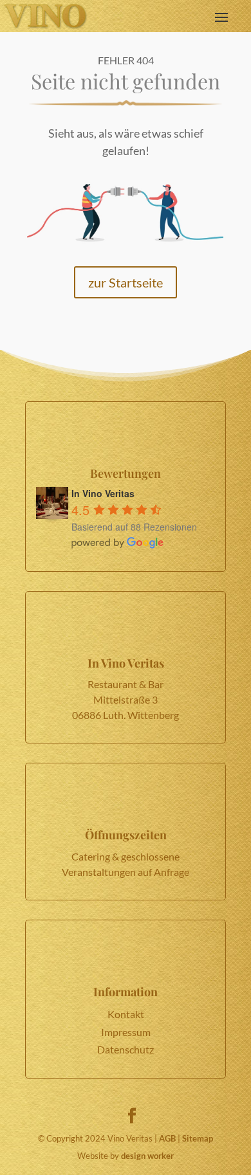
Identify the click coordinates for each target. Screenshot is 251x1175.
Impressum (126, 1032)
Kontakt (125, 1014)
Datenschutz (125, 1049)
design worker (147, 1156)
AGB (167, 1138)
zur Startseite (125, 282)
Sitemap (197, 1138)
